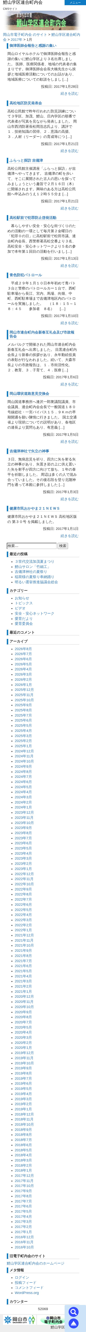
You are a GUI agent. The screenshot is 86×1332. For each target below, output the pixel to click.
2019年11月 (24, 1058)
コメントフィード (29, 1288)
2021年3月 (23, 981)
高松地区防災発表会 (26, 103)
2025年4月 (23, 731)
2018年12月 (24, 1114)
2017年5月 (23, 1211)
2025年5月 (23, 725)
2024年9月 (23, 766)
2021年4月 (23, 976)
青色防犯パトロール (26, 275)
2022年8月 (23, 894)
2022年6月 (23, 905)
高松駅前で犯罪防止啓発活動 (33, 218)
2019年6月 (23, 1083)
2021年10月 (24, 945)
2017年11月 (24, 1181)
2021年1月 (23, 992)
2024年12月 (24, 751)
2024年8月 (23, 772)
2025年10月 (24, 700)
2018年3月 (23, 1160)
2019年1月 (23, 1109)
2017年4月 (23, 1217)
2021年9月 (23, 951)
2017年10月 (24, 1186)
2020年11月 (24, 1002)
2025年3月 (23, 736)
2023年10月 (24, 823)
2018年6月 (23, 1145)
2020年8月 (23, 1017)
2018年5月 (23, 1150)
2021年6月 (23, 966)
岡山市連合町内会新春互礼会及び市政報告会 (42, 334)
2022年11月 (24, 879)
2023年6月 (23, 843)
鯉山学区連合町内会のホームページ (35, 1263)
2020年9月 (23, 1012)
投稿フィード (25, 1283)
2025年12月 (24, 690)
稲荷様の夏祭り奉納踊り (34, 577)
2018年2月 (23, 1165)
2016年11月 (24, 1242)
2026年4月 (23, 669)
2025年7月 (23, 715)
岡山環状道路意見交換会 (29, 394)
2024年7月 (23, 777)
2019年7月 (23, 1078)
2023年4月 (23, 853)
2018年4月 (23, 1155)
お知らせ (22, 598)
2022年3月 (23, 920)
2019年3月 (23, 1099)
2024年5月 (23, 787)
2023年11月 (24, 818)
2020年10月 (24, 1007)
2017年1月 (23, 1232)
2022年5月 (23, 910)
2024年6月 (23, 782)
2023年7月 (23, 838)
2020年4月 (23, 1032)
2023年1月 (23, 869)
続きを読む (70, 94)
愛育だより (24, 619)
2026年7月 (23, 654)
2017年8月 (23, 1196)
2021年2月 (23, 986)
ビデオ (20, 608)
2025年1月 (23, 746)
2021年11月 (24, 940)
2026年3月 (23, 674)
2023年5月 (23, 848)
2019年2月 (23, 1104)
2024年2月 (23, 802)
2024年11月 (24, 756)
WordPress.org (27, 1293)
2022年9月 (23, 889)
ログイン (22, 1277)
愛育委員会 (24, 624)
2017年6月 (23, 1206)
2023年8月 (23, 833)
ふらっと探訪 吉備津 (26, 160)
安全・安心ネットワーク (34, 613)
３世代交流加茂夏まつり (34, 562)
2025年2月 (23, 741)
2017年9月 (23, 1191)
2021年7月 (23, 961)
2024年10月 (24, 761)
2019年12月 (24, 1053)
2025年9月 (23, 705)
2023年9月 (23, 828)
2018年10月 (24, 1124)
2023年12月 (24, 812)
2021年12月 (24, 935)
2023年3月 (23, 858)
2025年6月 (23, 720)
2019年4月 (23, 1094)
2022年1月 (23, 930)
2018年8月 (23, 1135)
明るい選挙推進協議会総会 (36, 582)
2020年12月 (24, 997)
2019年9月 (23, 1068)
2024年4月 (23, 792)
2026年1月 (23, 685)
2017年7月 (23, 1201)
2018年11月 (24, 1119)
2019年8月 (23, 1073)
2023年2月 (23, 864)
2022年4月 (23, 915)
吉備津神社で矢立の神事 (29, 451)
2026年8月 (23, 649)
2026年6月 (23, 659)
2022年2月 (23, 925)
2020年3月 (23, 1037)
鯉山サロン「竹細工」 (33, 567)
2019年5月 (23, 1089)
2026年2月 (23, 680)
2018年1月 (23, 1170)
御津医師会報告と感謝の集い (33, 46)
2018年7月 (23, 1140)
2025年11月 (24, 695)
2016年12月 (24, 1237)
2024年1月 (23, 807)
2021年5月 (23, 971)
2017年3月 (23, 1222)
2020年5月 (23, 1027)
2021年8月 (23, 956)
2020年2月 (23, 1043)
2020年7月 (23, 1022)
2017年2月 (23, 1227)
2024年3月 (23, 797)
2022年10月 (24, 884)
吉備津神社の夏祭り (31, 572)
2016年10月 (24, 1247)
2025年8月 (23, 710)
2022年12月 (24, 874)
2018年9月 (23, 1130)
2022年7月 (23, 899)
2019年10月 (24, 1063)
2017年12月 (24, 1176)
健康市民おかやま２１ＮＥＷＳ (35, 508)
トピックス (24, 603)
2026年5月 (23, 664)
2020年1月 (23, 1048)
